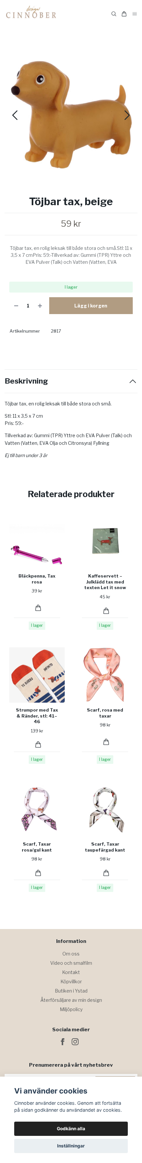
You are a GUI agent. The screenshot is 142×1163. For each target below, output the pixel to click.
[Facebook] (62, 1041)
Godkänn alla (71, 1128)
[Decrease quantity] (16, 306)
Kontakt (71, 972)
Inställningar (71, 1145)
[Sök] (114, 14)
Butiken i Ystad (71, 991)
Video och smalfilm (71, 963)
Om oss (71, 953)
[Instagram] (75, 1041)
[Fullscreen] (71, 112)
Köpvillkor (71, 981)
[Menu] (134, 14)
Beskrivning (26, 381)
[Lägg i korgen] (38, 607)
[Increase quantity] (40, 306)
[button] (127, 115)
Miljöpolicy (71, 1009)
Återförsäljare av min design (71, 1000)
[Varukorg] (124, 14)
